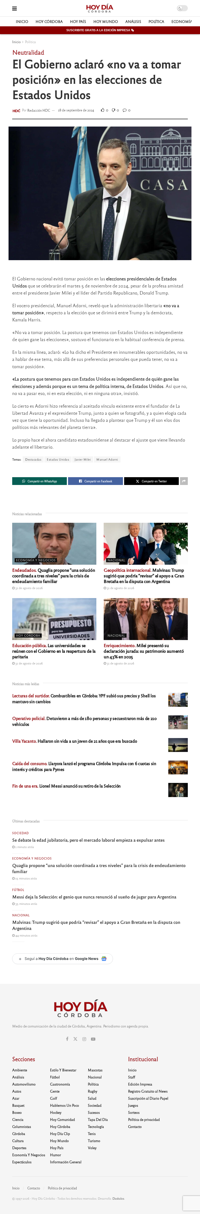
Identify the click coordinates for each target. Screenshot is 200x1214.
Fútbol (18, 889)
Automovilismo (24, 1084)
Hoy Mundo (105, 21)
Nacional (116, 560)
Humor (55, 1155)
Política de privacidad (144, 1119)
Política (156, 21)
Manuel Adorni (107, 459)
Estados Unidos (58, 459)
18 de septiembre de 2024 (76, 110)
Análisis (133, 21)
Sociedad (20, 833)
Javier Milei (83, 459)
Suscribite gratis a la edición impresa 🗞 (100, 30)
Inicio (22, 21)
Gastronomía (60, 1084)
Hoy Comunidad (62, 1119)
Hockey (55, 1112)
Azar (15, 1098)
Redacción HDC (38, 110)
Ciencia (17, 1119)
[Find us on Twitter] (75, 1039)
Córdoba (18, 1133)
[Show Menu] (14, 8)
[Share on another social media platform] (184, 481)
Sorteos (134, 1112)
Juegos (133, 1105)
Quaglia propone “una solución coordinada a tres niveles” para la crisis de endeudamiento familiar (53, 575)
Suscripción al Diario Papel (148, 1098)
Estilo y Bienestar (63, 1070)
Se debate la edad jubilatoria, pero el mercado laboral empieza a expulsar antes (88, 840)
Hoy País (78, 21)
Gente (55, 1091)
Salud (92, 1098)
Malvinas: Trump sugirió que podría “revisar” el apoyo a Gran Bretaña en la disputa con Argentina (144, 575)
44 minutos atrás (26, 935)
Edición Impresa (140, 1084)
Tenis (92, 1133)
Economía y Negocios (36, 560)
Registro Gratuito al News (148, 1091)
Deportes (19, 1147)
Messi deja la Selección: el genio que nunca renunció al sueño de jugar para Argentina (94, 896)
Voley (92, 1147)
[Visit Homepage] (99, 8)
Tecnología (96, 1126)
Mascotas (95, 1070)
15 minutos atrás (26, 878)
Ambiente (19, 1070)
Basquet (18, 1105)
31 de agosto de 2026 (29, 588)
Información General (65, 1162)
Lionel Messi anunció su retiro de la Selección (66, 786)
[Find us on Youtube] (93, 1039)
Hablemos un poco (64, 1105)
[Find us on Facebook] (67, 1039)
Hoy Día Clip (60, 1133)
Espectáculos (21, 1162)
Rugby (92, 1091)
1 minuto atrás (24, 847)
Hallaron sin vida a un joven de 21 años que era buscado (74, 741)
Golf (53, 1098)
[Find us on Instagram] (84, 1039)
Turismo (94, 1140)
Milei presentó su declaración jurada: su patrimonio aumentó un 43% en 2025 (144, 650)
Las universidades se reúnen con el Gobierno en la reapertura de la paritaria (54, 650)
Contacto (135, 1126)
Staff (131, 1077)
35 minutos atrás (26, 904)
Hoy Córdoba (49, 21)
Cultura (18, 1140)
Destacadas (33, 459)
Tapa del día (98, 1119)
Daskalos (118, 1198)
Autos (16, 1091)
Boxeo (17, 1112)
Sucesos (94, 1112)
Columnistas (21, 1126)
